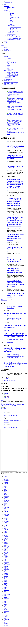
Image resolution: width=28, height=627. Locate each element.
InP (11, 20)
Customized (11, 404)
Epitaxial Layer (10, 32)
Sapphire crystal (14, 28)
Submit (2, 400)
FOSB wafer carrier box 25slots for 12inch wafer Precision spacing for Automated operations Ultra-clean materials (14, 201)
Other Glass (13, 22)
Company (6, 6)
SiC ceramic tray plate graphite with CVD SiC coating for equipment (14, 259)
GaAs (11, 21)
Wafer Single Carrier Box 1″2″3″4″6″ (15, 167)
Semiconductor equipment (13, 36)
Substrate (9, 11)
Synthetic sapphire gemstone (14, 38)
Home (5, 4)
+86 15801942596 (8, 415)
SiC (11, 14)
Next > (4, 300)
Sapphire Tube (4, 404)
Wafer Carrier (10, 35)
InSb (11, 24)
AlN (11, 18)
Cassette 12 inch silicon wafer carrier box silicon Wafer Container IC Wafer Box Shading (15, 283)
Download (9, 8)
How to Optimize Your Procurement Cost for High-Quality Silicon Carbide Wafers (15, 364)
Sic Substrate (15, 406)
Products (6, 10)
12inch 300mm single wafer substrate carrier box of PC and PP (15, 295)
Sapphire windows (14, 31)
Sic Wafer (17, 404)
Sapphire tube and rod (15, 29)
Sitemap (3, 403)
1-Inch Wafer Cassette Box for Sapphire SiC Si (15, 147)
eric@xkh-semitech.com (10, 378)
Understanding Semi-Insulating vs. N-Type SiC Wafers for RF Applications (15, 349)
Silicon (11, 15)
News (5, 41)
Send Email (3, 408)
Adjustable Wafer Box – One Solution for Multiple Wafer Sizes (15, 156)
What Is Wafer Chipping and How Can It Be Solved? (15, 326)
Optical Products (11, 25)
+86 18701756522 (17, 415)
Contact (6, 42)
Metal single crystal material (14, 39)
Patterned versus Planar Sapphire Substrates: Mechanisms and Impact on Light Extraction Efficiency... (15, 334)
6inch (10, 406)
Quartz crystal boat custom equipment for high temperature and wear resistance (15, 237)
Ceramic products (11, 34)
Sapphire (12, 13)
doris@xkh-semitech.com (10, 380)
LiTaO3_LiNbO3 (14, 17)
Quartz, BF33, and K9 (15, 27)
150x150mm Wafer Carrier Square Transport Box (15, 248)
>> (6, 300)
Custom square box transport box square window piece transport (14, 270)
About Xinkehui (11, 7)
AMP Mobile (9, 403)
